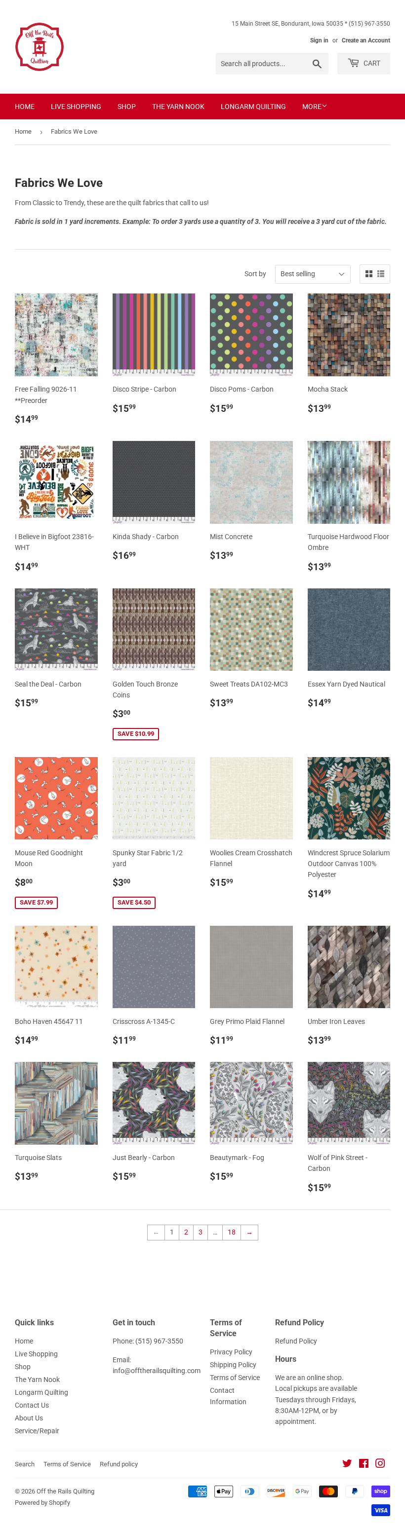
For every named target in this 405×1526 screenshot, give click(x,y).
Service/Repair (37, 1431)
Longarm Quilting (253, 106)
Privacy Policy (231, 1352)
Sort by (255, 274)
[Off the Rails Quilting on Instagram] (380, 1465)
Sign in (319, 40)
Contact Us (32, 1405)
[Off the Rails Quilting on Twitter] (347, 1465)
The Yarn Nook (178, 106)
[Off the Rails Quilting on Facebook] (364, 1465)
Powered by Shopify (42, 1502)
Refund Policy (296, 1341)
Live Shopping (76, 106)
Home (25, 106)
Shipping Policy (233, 1365)
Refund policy (119, 1464)
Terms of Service (235, 1377)
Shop (127, 106)
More (312, 106)
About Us (29, 1418)
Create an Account (366, 40)
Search (25, 1464)
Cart (371, 63)
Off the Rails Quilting (65, 1491)
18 (232, 1232)
